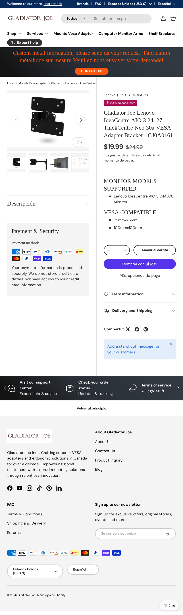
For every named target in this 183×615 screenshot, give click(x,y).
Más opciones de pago (140, 275)
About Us (103, 441)
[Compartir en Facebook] (136, 329)
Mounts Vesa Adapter (73, 33)
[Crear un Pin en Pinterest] (145, 329)
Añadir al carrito (154, 250)
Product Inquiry (109, 460)
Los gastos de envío (119, 155)
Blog (98, 469)
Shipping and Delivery (26, 523)
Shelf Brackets (161, 33)
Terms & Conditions (24, 514)
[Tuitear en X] (127, 329)
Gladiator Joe (26, 595)
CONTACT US (91, 71)
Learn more (53, 4)
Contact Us (105, 450)
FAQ (98, 4)
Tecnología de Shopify (51, 595)
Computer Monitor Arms (120, 33)
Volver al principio (91, 408)
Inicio (10, 83)
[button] (173, 18)
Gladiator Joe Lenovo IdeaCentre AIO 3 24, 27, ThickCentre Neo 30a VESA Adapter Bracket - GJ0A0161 (79, 83)
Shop (11, 33)
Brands (83, 4)
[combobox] (106, 18)
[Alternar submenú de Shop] (20, 33)
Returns (14, 532)
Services (35, 33)
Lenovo (109, 95)
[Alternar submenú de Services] (46, 33)
